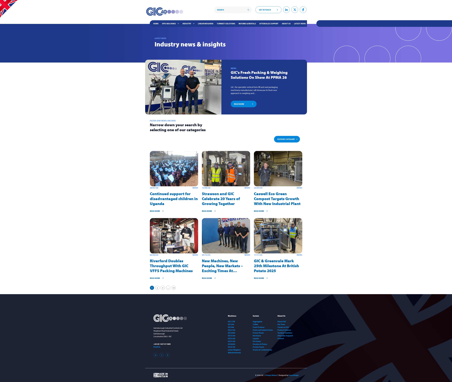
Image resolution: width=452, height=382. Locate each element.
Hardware (257, 335)
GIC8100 (231, 347)
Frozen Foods (258, 333)
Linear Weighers (205, 23)
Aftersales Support (268, 23)
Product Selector (284, 330)
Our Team (281, 324)
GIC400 (231, 327)
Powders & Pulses (260, 344)
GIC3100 (231, 335)
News (233, 68)
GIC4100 (231, 338)
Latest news (300, 23)
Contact (280, 338)
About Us (286, 23)
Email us (156, 347)
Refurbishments (234, 352)
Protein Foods (258, 347)
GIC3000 (231, 333)
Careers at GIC (283, 327)
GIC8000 (231, 344)
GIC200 (231, 324)
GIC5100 (231, 341)
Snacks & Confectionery (262, 350)
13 (174, 288)
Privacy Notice (271, 375)
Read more (239, 104)
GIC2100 (231, 330)
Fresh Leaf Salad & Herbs (263, 330)
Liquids (256, 338)
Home (156, 23)
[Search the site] (248, 9)
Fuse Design (294, 375)
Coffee (255, 324)
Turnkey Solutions (226, 23)
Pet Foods (257, 341)
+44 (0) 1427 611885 (162, 344)
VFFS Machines (169, 23)
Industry (186, 23)
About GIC (281, 321)
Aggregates (257, 321)
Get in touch (265, 10)
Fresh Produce (258, 327)
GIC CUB (231, 321)
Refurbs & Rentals (247, 23)
